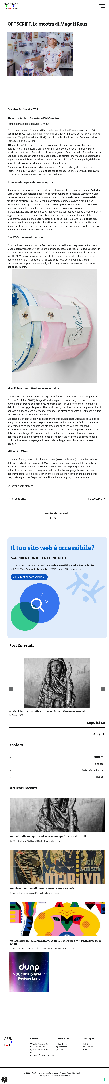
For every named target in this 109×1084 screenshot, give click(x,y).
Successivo (95, 499)
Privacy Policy (66, 1073)
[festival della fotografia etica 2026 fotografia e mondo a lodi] (57, 659)
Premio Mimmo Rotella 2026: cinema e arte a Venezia (42, 889)
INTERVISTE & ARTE (92, 770)
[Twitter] (103, 734)
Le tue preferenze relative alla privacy (54, 1076)
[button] (72, 569)
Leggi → (58, 841)
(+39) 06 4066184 (40, 1050)
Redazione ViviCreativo (44, 118)
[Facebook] (50, 518)
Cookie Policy (78, 1073)
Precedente (19, 499)
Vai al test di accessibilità (29, 577)
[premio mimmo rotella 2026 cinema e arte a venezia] (57, 852)
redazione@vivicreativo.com (42, 1055)
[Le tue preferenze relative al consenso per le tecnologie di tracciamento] (104, 1079)
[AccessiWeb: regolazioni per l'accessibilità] (4, 1079)
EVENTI (99, 764)
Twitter (61, 1050)
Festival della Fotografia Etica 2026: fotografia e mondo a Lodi (47, 712)
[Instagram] (99, 734)
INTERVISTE (88, 1047)
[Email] (64, 518)
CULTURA (98, 757)
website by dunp (51, 1073)
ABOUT (99, 777)
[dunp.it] (29, 953)
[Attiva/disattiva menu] (102, 6)
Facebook (62, 1044)
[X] (55, 518)
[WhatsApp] (60, 518)
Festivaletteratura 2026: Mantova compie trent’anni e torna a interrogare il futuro (55, 942)
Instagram (63, 1047)
